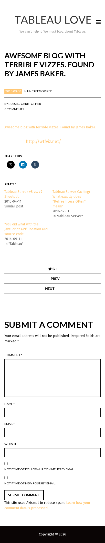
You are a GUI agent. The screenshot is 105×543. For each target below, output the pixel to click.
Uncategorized (39, 91)
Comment (13, 355)
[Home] (52, 20)
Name (9, 404)
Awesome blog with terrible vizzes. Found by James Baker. (50, 127)
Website (10, 444)
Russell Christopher (25, 104)
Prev (55, 278)
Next (50, 288)
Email (9, 424)
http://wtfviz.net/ (43, 141)
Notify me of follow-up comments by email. (39, 469)
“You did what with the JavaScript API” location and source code (26, 229)
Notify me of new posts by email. (30, 483)
